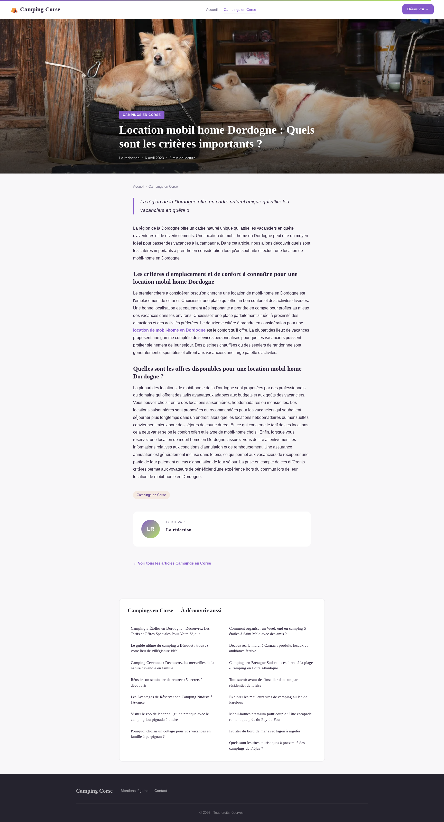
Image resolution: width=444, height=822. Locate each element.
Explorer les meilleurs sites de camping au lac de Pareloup (268, 699)
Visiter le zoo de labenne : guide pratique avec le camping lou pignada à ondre (170, 716)
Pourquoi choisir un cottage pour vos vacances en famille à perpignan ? (171, 734)
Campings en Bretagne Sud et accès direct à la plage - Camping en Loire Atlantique (271, 665)
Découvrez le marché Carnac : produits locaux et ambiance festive (268, 648)
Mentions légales (134, 791)
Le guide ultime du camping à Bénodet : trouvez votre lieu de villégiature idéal (169, 648)
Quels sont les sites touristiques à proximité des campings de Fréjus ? (267, 745)
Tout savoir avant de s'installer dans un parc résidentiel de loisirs (264, 682)
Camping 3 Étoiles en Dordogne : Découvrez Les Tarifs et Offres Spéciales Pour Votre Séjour (170, 631)
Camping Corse (35, 9)
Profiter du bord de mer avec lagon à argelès (264, 731)
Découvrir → (418, 9)
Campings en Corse (240, 9)
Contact (160, 791)
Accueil (212, 9)
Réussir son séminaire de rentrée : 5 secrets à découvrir (166, 682)
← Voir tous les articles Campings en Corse (172, 563)
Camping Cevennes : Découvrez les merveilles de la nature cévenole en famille (172, 665)
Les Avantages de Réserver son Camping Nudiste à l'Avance (171, 699)
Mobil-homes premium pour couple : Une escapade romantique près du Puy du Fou (270, 716)
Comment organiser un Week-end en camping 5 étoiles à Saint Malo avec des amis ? (267, 631)
